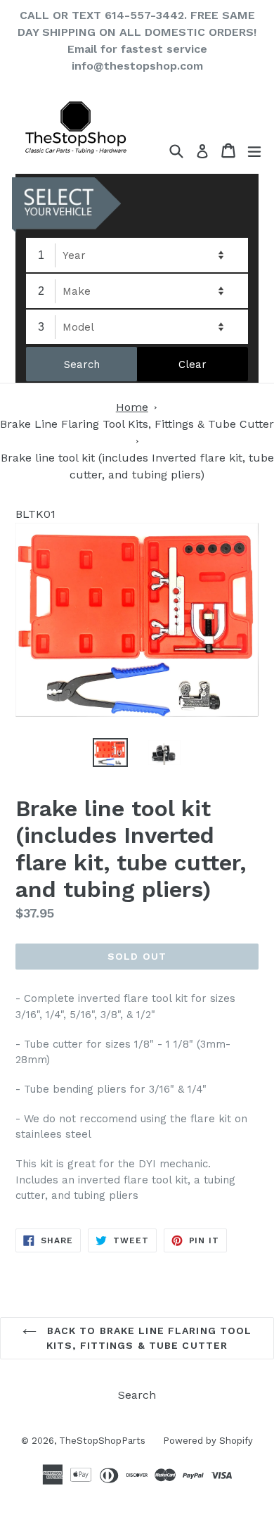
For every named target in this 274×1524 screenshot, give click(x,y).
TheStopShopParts (102, 1440)
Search (137, 1395)
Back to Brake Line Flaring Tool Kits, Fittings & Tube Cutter (148, 1338)
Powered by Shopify (208, 1440)
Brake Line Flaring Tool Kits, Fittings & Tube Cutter (137, 424)
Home (132, 407)
